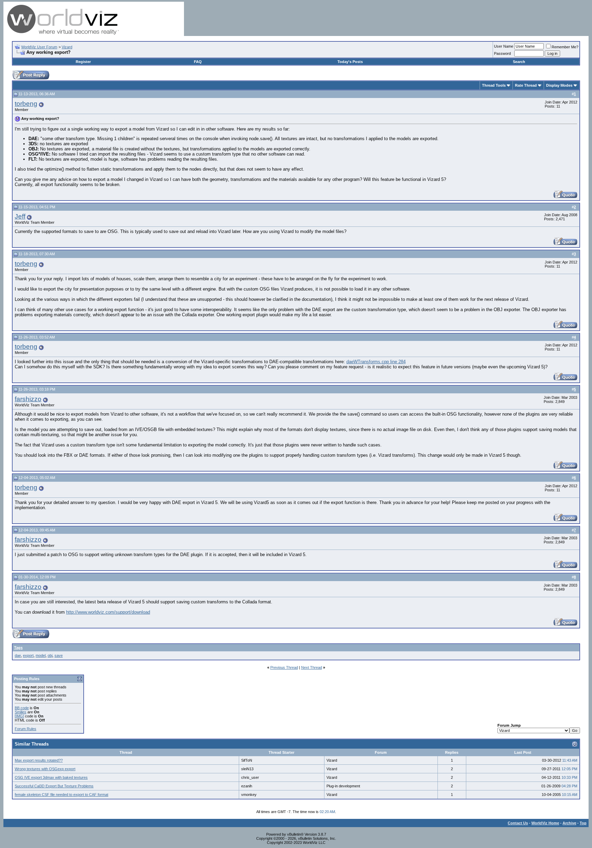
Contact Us (518, 823)
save (58, 655)
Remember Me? (565, 47)
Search (519, 62)
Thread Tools (494, 85)
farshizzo (28, 399)
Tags (18, 648)
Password (502, 53)
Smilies (20, 712)
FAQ (198, 62)
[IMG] (19, 716)
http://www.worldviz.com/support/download (108, 612)
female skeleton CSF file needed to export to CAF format (61, 794)
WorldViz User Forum (39, 47)
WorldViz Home (545, 823)
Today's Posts (350, 62)
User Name (503, 46)
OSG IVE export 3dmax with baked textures (51, 777)
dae (18, 655)
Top (583, 823)
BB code (22, 708)
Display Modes (559, 85)
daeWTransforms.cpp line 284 (376, 361)
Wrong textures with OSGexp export (45, 769)
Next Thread (311, 667)
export (28, 655)
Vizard (67, 47)
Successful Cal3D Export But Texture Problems (54, 786)
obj (50, 655)
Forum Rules (25, 729)
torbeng (26, 103)
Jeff (20, 216)
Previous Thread (284, 667)
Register (83, 62)
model (41, 655)
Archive (569, 823)
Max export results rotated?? (39, 760)
